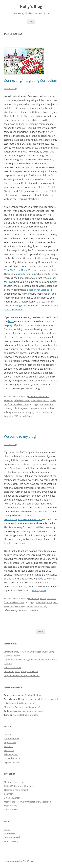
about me (40, 602)
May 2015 (8, 746)
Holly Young (28, 416)
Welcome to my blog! (20, 436)
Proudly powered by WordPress (18, 861)
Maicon (7, 706)
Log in (7, 829)
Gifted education (22, 400)
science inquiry (27, 412)
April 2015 (9, 750)
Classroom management (16, 789)
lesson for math (24, 274)
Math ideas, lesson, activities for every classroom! (28, 801)
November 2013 (12, 758)
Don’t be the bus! (12, 667)
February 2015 (11, 754)
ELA (41, 404)
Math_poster (39, 590)
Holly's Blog (31, 6)
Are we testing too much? (27, 706)
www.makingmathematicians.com (23, 519)
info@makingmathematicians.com (21, 610)
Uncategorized (11, 809)
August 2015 (10, 742)
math (43, 408)
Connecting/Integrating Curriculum (30, 80)
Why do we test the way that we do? (22, 675)
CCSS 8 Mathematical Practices (19, 785)
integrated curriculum (29, 408)
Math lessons (10, 805)
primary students (13, 309)
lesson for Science (39, 289)
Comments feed (12, 837)
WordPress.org (11, 841)
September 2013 (12, 762)
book (11, 321)
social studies (42, 412)
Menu (31, 21)
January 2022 (10, 734)
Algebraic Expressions (14, 781)
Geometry (9, 793)
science (15, 412)
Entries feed (10, 833)
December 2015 (11, 738)
